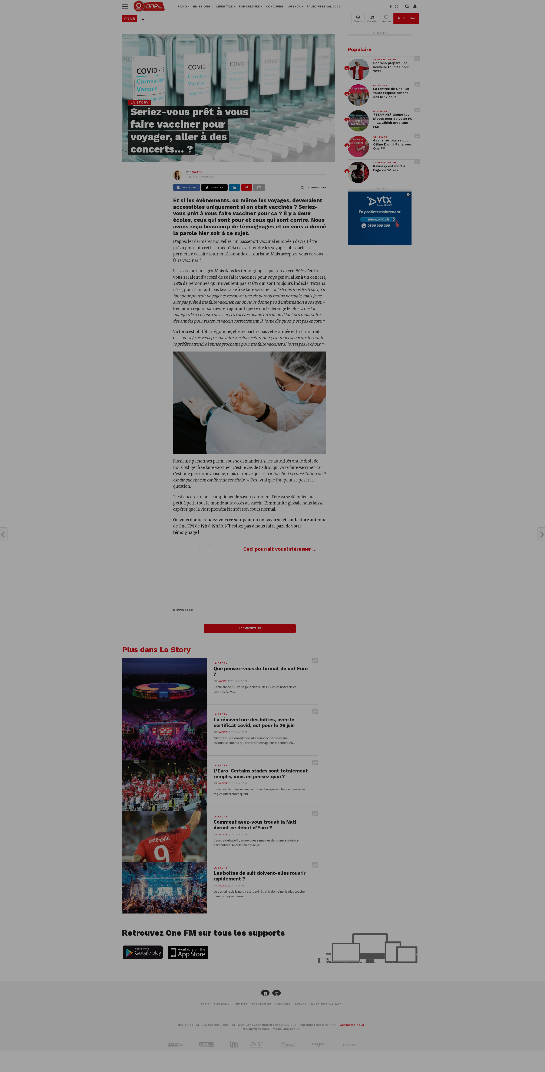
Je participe (272, 540)
